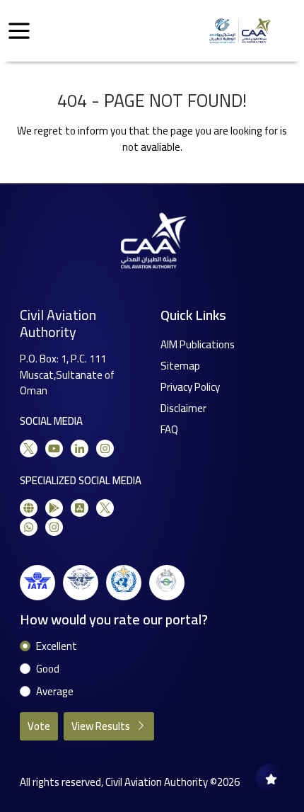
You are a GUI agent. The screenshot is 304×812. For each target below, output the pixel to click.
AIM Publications (197, 344)
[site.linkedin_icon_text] (79, 448)
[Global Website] (28, 508)
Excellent (56, 647)
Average (55, 692)
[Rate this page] (270, 778)
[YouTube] (54, 448)
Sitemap (180, 365)
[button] (19, 31)
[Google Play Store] (54, 508)
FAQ (169, 429)
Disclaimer (183, 408)
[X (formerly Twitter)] (28, 448)
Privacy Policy (190, 387)
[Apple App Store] (79, 508)
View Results (101, 726)
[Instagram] (105, 448)
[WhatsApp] (28, 527)
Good (47, 669)
